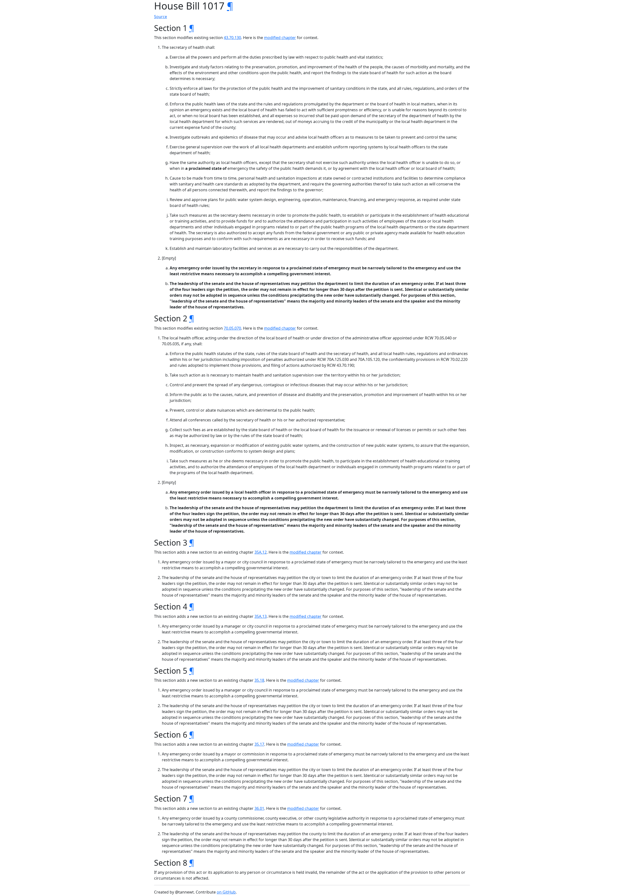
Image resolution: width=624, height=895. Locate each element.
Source (160, 16)
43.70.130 (232, 37)
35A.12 (260, 552)
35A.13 (260, 616)
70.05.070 (232, 328)
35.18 (259, 680)
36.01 (259, 808)
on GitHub (226, 892)
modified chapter (280, 37)
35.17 (259, 744)
